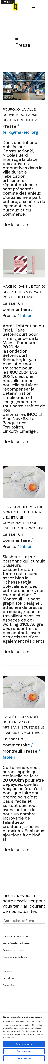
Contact (7, 971)
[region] (24, 1038)
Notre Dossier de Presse (16, 943)
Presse (9, 126)
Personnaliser (24, 1051)
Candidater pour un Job (16, 936)
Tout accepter (24, 1044)
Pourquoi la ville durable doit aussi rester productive (21, 115)
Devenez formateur (13, 950)
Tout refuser (24, 1058)
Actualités (8, 978)
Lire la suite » (16, 225)
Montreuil (12, 751)
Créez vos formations (15, 957)
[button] (33, 7)
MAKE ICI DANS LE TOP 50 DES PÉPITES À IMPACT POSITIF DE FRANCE (24, 292)
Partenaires (9, 985)
